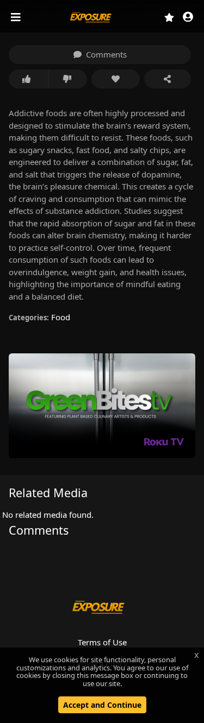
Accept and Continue (102, 705)
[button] (187, 17)
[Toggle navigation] (17, 17)
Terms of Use (102, 642)
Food (60, 317)
